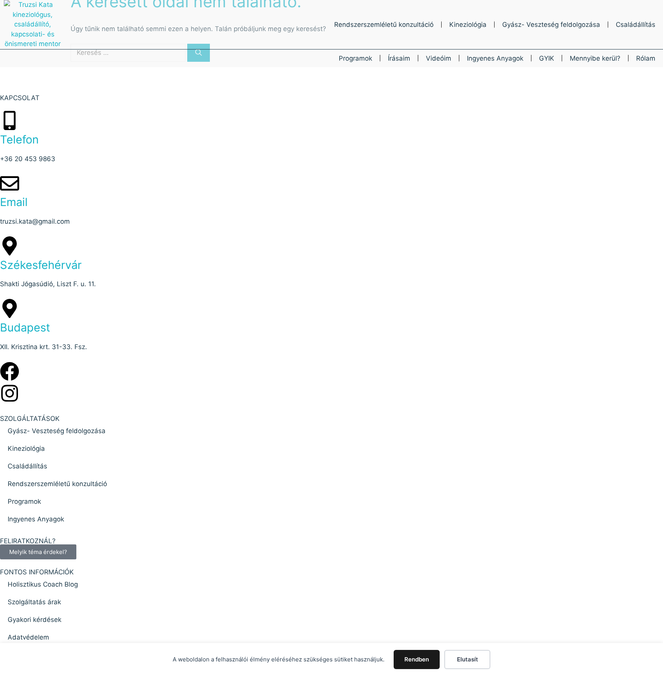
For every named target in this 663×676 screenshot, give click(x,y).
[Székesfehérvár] (9, 246)
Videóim (438, 58)
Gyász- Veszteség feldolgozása (551, 24)
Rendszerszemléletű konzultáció (384, 24)
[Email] (9, 183)
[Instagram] (9, 393)
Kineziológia (468, 24)
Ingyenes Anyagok (495, 58)
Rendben (416, 659)
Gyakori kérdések (34, 619)
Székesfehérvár (41, 265)
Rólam (645, 58)
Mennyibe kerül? (595, 58)
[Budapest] (9, 308)
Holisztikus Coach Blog (43, 584)
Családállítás (635, 24)
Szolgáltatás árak (34, 602)
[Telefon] (9, 120)
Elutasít (467, 659)
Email (14, 202)
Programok (355, 58)
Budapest (25, 327)
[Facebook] (9, 371)
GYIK (546, 58)
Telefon (19, 139)
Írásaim (399, 58)
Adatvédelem (28, 637)
